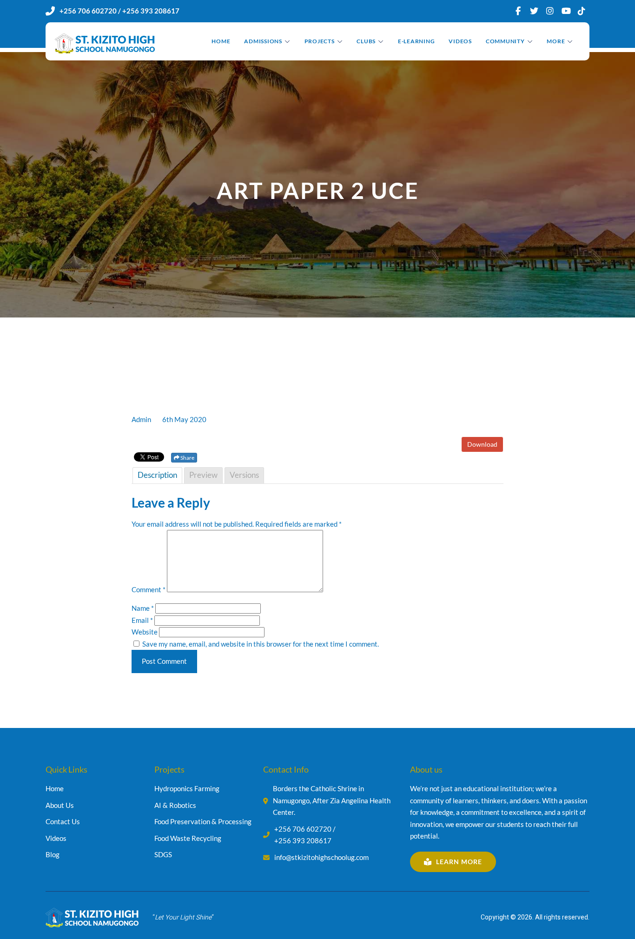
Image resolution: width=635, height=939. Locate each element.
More (556, 41)
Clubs (366, 41)
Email (142, 620)
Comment (148, 589)
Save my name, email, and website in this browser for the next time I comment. (260, 644)
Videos (460, 41)
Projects (319, 41)
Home (221, 41)
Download (482, 444)
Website (145, 632)
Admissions (263, 41)
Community (505, 41)
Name (143, 608)
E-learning (416, 41)
